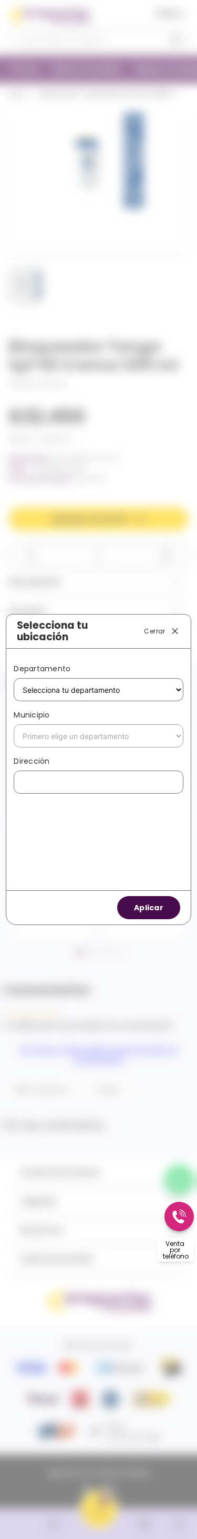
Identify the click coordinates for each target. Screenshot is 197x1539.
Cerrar (154, 630)
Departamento (42, 668)
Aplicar (148, 907)
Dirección (31, 761)
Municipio (31, 715)
